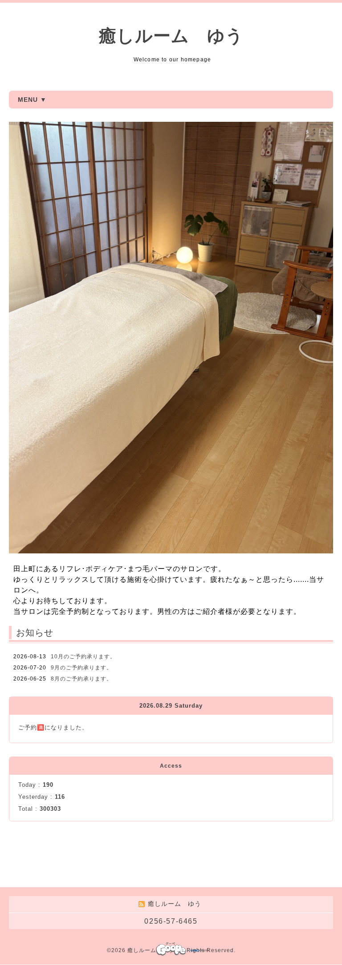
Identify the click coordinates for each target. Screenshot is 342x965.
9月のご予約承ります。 (81, 668)
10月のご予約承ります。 (83, 656)
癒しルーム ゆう (171, 35)
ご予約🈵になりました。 (53, 727)
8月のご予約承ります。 (81, 679)
